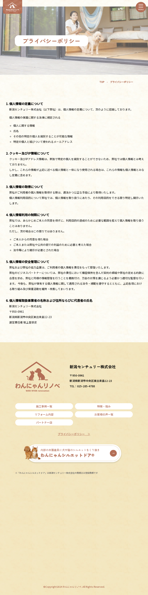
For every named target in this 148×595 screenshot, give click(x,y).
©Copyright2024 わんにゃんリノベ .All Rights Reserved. (74, 586)
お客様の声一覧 (103, 414)
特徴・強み (104, 406)
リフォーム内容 (44, 414)
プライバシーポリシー (71, 434)
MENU (141, 9)
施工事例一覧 (44, 406)
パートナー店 (44, 422)
